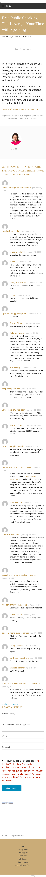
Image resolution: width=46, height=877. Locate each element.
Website (5, 736)
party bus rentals (18, 282)
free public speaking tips (32, 115)
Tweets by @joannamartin (13, 835)
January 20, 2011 (24, 262)
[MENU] (2, 6)
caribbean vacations (19, 658)
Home (23, 843)
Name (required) (8, 713)
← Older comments (11, 704)
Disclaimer (23, 859)
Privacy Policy (23, 849)
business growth (14, 115)
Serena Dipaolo (17, 323)
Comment (6, 747)
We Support (23, 853)
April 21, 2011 (30, 645)
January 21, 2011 (33, 323)
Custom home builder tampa (15, 633)
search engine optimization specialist (20, 575)
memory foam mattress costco (16, 467)
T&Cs (23, 846)
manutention (16, 502)
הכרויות (13, 295)
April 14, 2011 (35, 605)
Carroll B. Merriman (11, 534)
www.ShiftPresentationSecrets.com (20, 109)
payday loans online (11, 231)
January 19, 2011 (34, 252)
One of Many (23, 862)
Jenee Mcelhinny (17, 252)
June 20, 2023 (7, 686)
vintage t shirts (17, 667)
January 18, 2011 (29, 231)
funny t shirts (16, 645)
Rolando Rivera (17, 333)
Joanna (14, 148)
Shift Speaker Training (28, 118)
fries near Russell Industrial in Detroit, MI (21, 683)
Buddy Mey (15, 367)
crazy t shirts (16, 614)
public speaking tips (10, 118)
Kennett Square (17, 425)
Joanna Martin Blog (23, 865)
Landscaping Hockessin (13, 446)
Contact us (23, 856)
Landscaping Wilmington (13, 409)
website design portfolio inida (16, 187)
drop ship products (11, 388)
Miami (12, 261)
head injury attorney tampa (15, 604)
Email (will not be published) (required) (17, 725)
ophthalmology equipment (14, 313)
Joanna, (15, 36)
